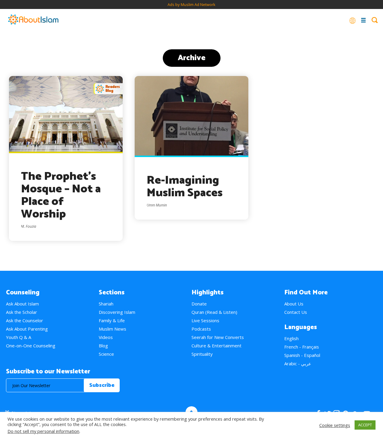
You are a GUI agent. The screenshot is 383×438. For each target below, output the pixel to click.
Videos (106, 337)
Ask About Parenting (27, 329)
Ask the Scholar (21, 312)
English (291, 338)
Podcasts (201, 329)
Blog (103, 346)
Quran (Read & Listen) (214, 312)
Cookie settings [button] (334, 425)
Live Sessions (205, 320)
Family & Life (112, 320)
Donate (199, 304)
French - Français (301, 347)
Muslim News (112, 329)
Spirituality (202, 354)
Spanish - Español (302, 355)
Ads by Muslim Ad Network (191, 4)
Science (106, 354)
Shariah (106, 304)
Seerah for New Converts (218, 337)
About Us (293, 304)
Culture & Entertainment (216, 346)
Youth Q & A (18, 337)
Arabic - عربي (297, 363)
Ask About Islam (22, 304)
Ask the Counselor (24, 320)
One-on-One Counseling (30, 346)
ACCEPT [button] (365, 425)
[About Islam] (33, 20)
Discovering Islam (117, 312)
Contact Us (295, 312)
